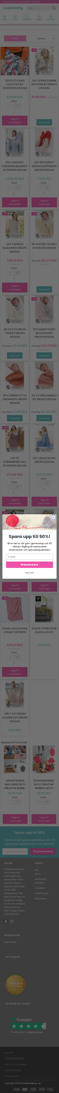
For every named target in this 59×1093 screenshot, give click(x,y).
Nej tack (29, 572)
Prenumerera (29, 564)
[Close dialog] (53, 517)
